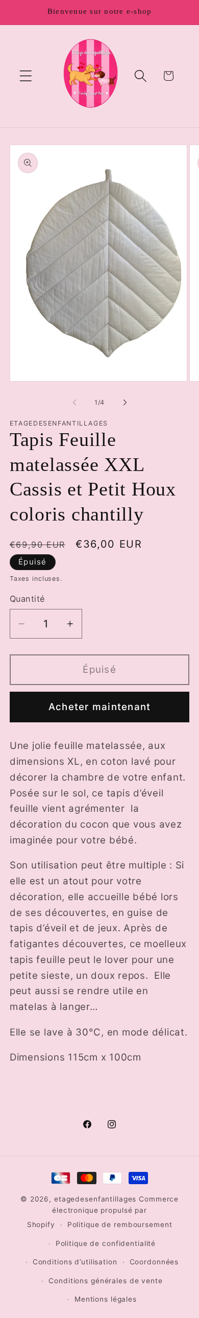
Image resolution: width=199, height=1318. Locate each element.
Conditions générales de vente (105, 1281)
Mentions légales (105, 1299)
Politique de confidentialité (106, 1243)
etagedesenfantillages (95, 1199)
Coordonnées (154, 1262)
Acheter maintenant (99, 707)
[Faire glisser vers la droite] (125, 402)
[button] (26, 76)
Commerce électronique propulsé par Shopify (103, 1212)
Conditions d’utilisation (75, 1262)
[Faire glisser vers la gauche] (74, 402)
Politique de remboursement (119, 1224)
